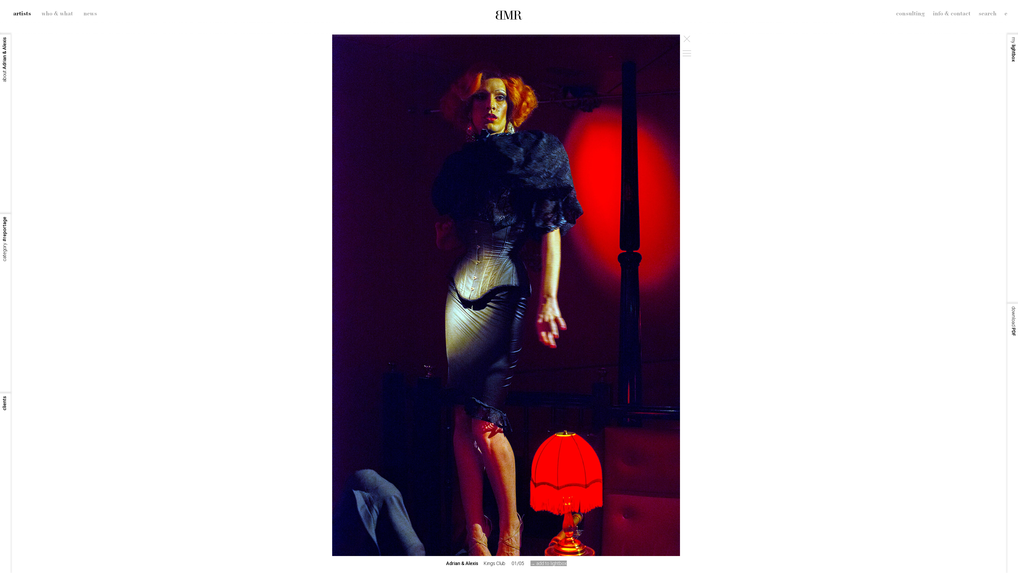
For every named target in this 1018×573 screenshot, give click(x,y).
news (90, 14)
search (987, 14)
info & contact (952, 14)
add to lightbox (551, 563)
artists (22, 14)
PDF (1013, 321)
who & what (57, 14)
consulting (910, 14)
